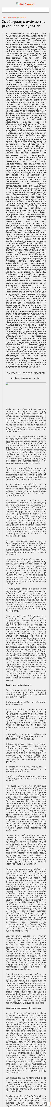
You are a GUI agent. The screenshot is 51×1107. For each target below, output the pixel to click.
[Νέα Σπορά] (25, 4)
